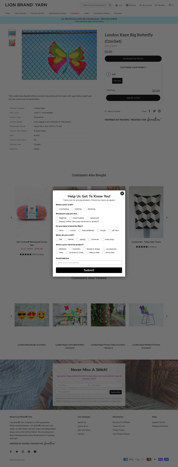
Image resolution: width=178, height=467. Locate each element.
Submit (89, 270)
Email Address (62, 258)
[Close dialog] (122, 193)
